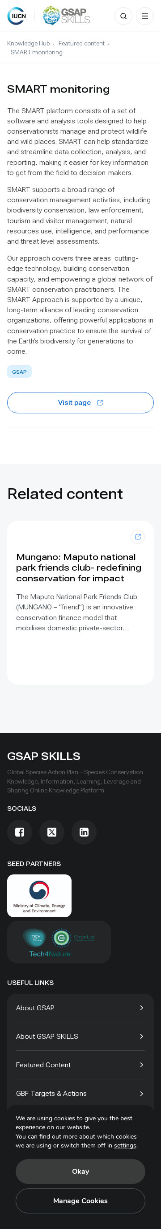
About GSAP (35, 1008)
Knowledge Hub (28, 43)
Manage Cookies (80, 1201)
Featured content (82, 43)
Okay (80, 1171)
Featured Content (43, 1065)
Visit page (74, 402)
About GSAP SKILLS (47, 1036)
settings (125, 1145)
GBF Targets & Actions (51, 1093)
